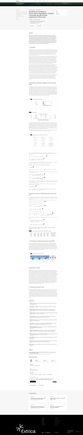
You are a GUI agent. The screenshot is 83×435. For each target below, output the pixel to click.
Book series (43, 420)
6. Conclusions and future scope (20, 16)
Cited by (17, 18)
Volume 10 (28, 5)
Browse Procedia (24, 5)
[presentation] (44, 68)
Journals (35, 1)
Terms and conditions (57, 422)
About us (43, 421)
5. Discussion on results (18, 15)
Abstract (17, 9)
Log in (42, 425)
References (17, 17)
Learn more (69, 432)
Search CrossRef (32, 307)
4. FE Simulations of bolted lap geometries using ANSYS (21, 14)
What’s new (44, 1)
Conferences (39, 1)
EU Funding (56, 425)
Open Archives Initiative (57, 420)
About (47, 1)
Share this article (33, 381)
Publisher (31, 314)
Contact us (43, 422)
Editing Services (56, 421)
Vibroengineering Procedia (20, 3)
